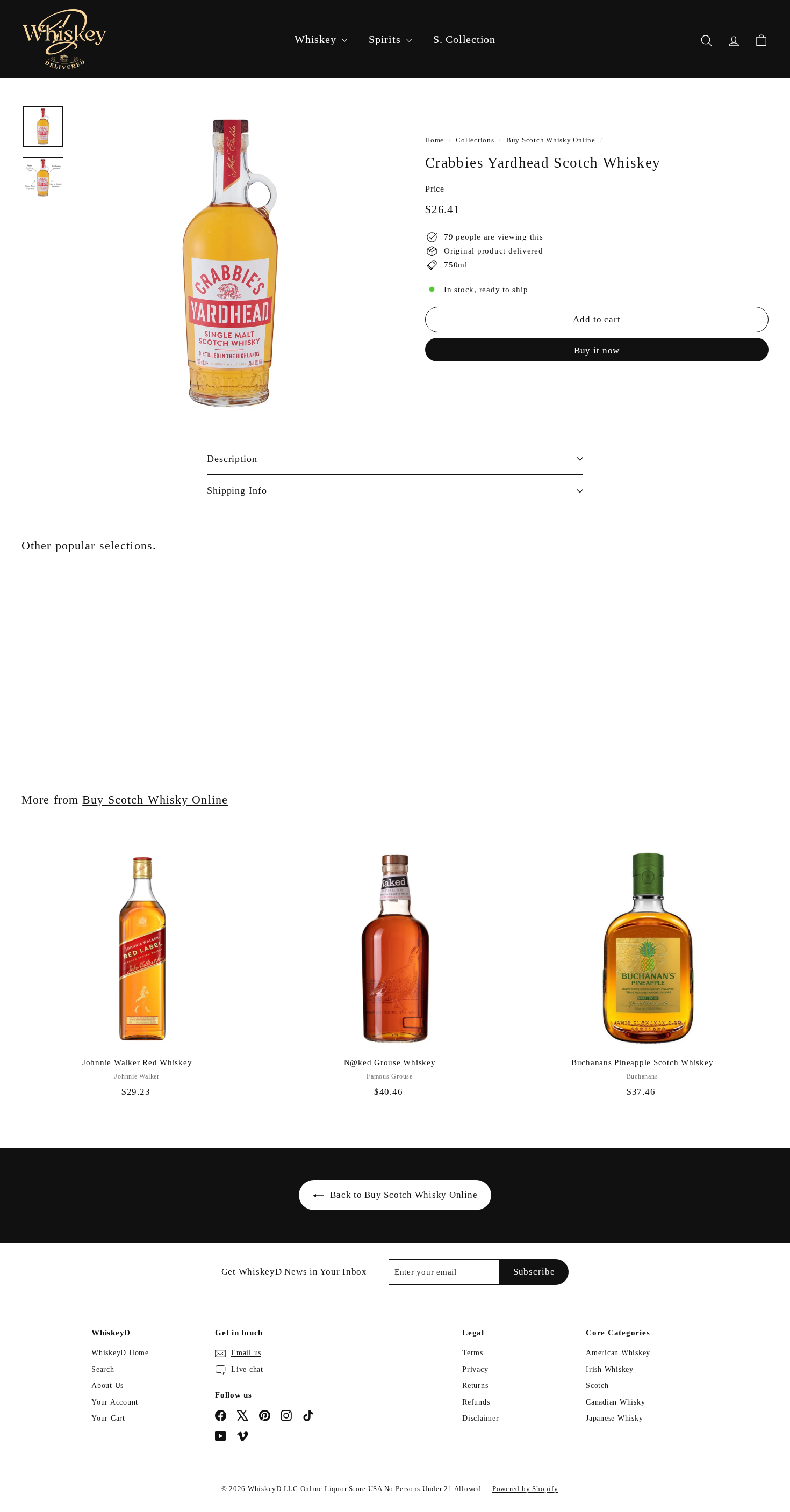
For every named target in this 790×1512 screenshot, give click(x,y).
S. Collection (464, 39)
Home (434, 140)
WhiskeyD (260, 1272)
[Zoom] (231, 263)
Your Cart (108, 1418)
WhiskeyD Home (120, 1353)
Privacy (475, 1369)
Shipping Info (237, 490)
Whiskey (317, 39)
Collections (475, 140)
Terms (472, 1353)
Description (232, 458)
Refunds (476, 1402)
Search (102, 1369)
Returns (475, 1385)
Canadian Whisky (615, 1402)
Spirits (386, 39)
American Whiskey (618, 1353)
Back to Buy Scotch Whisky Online (403, 1195)
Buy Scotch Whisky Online (550, 140)
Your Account (114, 1402)
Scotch (597, 1385)
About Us (107, 1385)
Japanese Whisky (614, 1418)
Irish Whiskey (610, 1369)
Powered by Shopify (525, 1489)
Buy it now (597, 350)
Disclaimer (480, 1418)
